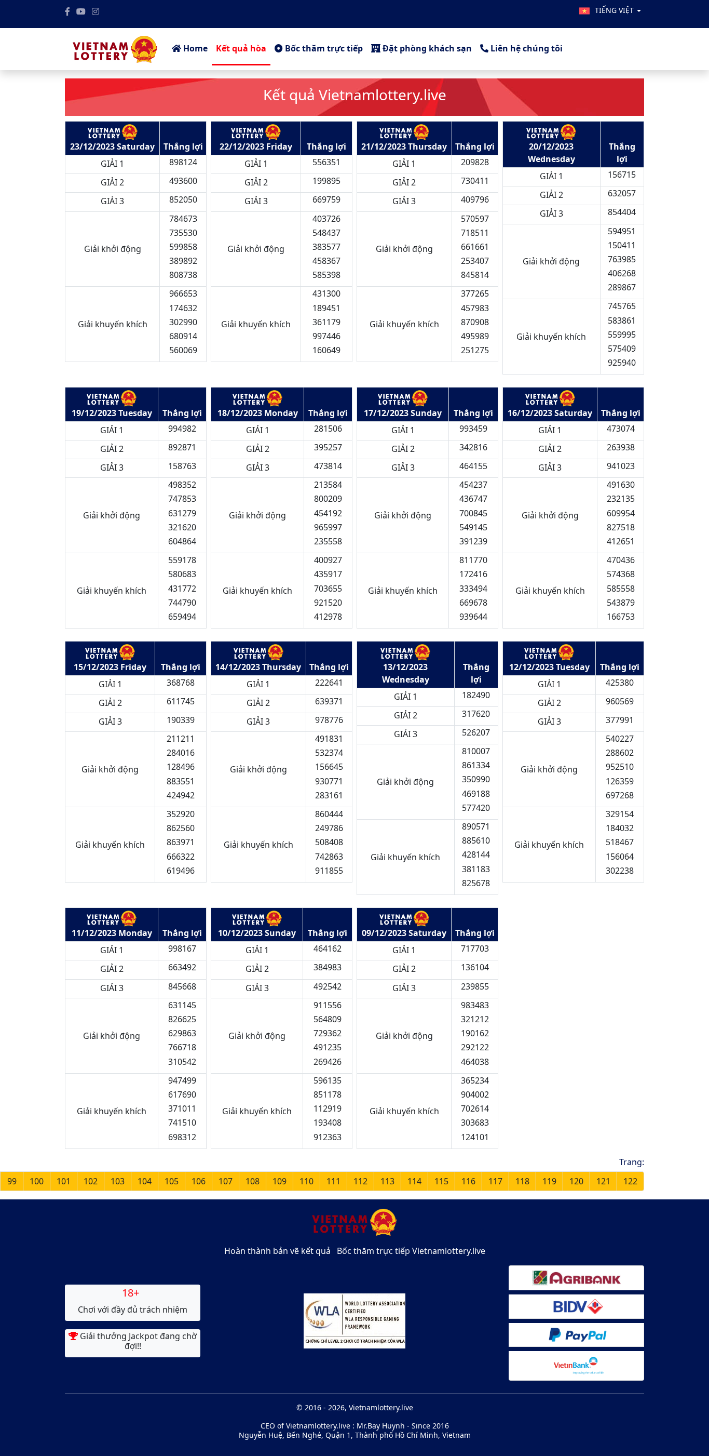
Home (194, 48)
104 (145, 1181)
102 (91, 1181)
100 (37, 1181)
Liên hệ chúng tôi (525, 48)
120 (576, 1181)
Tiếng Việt (615, 10)
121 (603, 1181)
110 (306, 1181)
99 (12, 1181)
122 (630, 1181)
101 (64, 1181)
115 (441, 1181)
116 (468, 1181)
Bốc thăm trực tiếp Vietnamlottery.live (411, 1251)
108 (253, 1181)
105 (172, 1181)
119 (549, 1181)
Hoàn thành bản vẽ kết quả (277, 1251)
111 (333, 1181)
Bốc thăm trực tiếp (323, 48)
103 (118, 1181)
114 (414, 1181)
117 (495, 1181)
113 (387, 1181)
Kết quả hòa (241, 48)
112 (360, 1181)
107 (226, 1181)
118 (522, 1181)
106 (199, 1181)
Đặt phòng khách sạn (426, 48)
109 (279, 1181)
